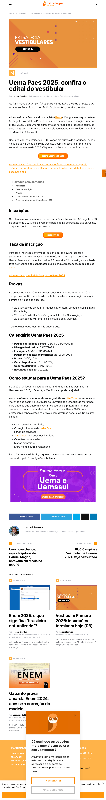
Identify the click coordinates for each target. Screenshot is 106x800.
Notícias (22, 13)
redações (45, 428)
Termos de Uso (18, 761)
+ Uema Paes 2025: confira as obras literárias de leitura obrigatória (48, 164)
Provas (19, 193)
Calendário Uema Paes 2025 (29, 196)
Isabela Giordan (20, 632)
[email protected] (83, 768)
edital (12, 267)
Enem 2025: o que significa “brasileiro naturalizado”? (27, 620)
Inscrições (20, 186)
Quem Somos (17, 753)
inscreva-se (53, 235)
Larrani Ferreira (19, 96)
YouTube (72, 398)
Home (11, 13)
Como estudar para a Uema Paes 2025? (35, 200)
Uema (58, 117)
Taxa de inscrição (24, 189)
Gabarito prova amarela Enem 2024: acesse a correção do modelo (29, 701)
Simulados (20, 435)
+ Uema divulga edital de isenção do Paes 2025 (37, 275)
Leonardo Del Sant (21, 715)
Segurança (16, 757)
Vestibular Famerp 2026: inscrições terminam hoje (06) (74, 620)
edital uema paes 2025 (53, 156)
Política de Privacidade (23, 764)
